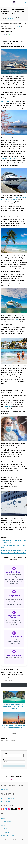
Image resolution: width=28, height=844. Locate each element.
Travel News (4, 828)
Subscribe (14, 684)
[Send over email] (12, 35)
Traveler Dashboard (6, 821)
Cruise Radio (5, 101)
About (3, 825)
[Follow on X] (8, 779)
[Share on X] (6, 35)
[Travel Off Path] (14, 3)
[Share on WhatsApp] (9, 35)
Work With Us (5, 832)
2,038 (16, 319)
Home (3, 818)
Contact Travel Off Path (7, 835)
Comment (4, 738)
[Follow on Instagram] (11, 779)
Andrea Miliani (10, 18)
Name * (5, 753)
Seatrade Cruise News (8, 158)
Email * (5, 759)
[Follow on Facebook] (6, 779)
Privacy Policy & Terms (7, 798)
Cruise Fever (8, 406)
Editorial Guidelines (6, 801)
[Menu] (2, 3)
